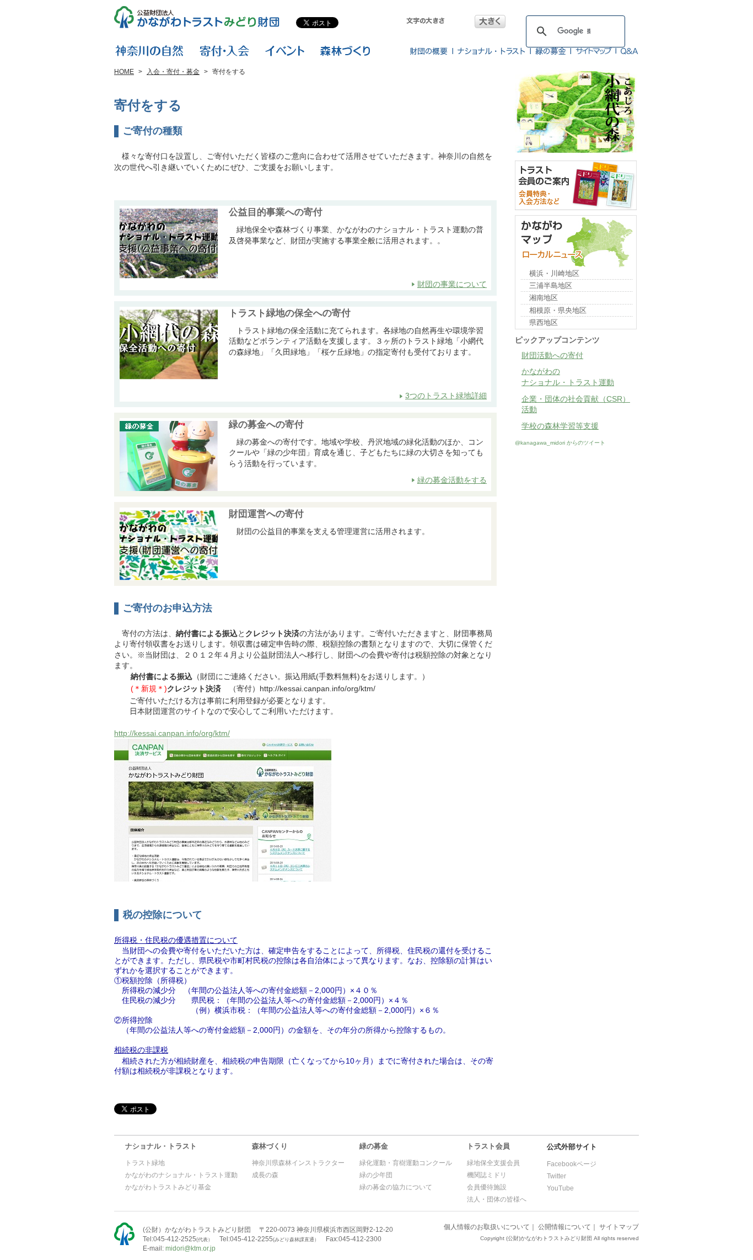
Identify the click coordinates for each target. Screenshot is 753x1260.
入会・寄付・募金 (173, 72)
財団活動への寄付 (552, 355)
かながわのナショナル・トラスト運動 (181, 1175)
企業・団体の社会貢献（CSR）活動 (575, 404)
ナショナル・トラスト (161, 1146)
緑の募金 (373, 1146)
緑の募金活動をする (452, 480)
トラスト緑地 (145, 1163)
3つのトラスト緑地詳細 (446, 395)
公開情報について (564, 1227)
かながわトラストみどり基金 (168, 1187)
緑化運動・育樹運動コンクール (405, 1163)
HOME (124, 72)
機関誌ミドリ (487, 1175)
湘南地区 (543, 297)
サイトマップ (619, 1227)
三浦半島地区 (550, 285)
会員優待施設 (487, 1187)
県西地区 (543, 322)
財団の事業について (452, 284)
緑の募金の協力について (395, 1187)
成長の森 (265, 1175)
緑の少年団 (375, 1175)
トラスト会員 (488, 1146)
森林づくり (270, 1146)
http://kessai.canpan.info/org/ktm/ (172, 733)
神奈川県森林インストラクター (298, 1163)
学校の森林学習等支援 (560, 425)
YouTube (560, 1188)
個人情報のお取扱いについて (487, 1227)
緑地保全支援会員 (493, 1163)
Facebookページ (571, 1164)
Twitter (556, 1176)
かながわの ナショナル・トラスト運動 (567, 377)
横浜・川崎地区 (554, 273)
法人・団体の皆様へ (496, 1199)
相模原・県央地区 (558, 310)
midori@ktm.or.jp (190, 1248)
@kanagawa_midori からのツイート (560, 443)
